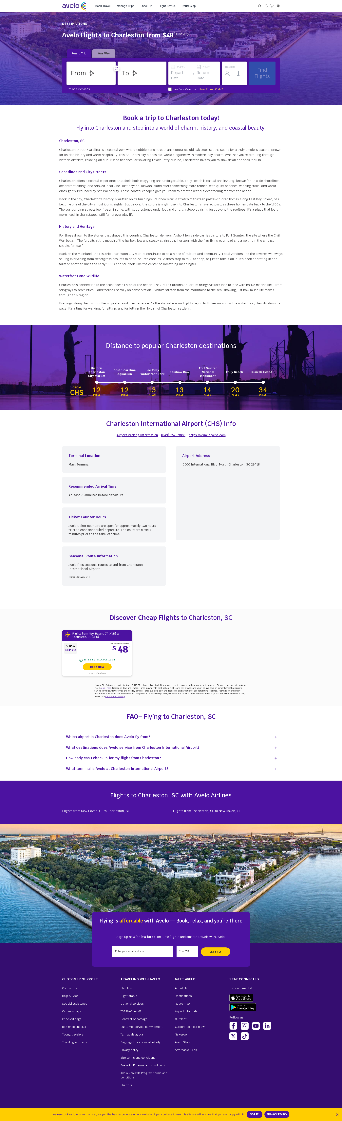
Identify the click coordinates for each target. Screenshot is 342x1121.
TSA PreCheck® (131, 1011)
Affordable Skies (186, 1050)
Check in (126, 988)
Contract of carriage (134, 1019)
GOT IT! (254, 1114)
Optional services (132, 1003)
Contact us (69, 988)
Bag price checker (74, 1027)
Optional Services (78, 89)
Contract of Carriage (115, 696)
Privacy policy (129, 1050)
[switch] (117, 68)
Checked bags (71, 1019)
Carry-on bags (71, 1011)
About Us (181, 988)
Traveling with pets (74, 1042)
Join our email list (240, 988)
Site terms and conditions (138, 1057)
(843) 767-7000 (173, 435)
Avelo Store (183, 1042)
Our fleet (181, 1019)
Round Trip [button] (78, 53)
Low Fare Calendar (185, 89)
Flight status (129, 996)
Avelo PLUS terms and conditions (143, 1065)
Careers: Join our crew (190, 1027)
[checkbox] (170, 89)
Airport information (187, 1011)
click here (106, 688)
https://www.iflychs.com (207, 435)
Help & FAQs (70, 996)
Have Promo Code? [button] (211, 89)
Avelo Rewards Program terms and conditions (144, 1075)
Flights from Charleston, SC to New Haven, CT (207, 811)
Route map (182, 1003)
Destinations (183, 996)
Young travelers (72, 1034)
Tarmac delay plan (132, 1034)
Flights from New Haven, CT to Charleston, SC (96, 811)
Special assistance (74, 1003)
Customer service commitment (141, 1027)
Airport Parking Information (137, 435)
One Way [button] (104, 53)
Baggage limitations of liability (141, 1042)
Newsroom (182, 1034)
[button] (91, 73)
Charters (126, 1085)
